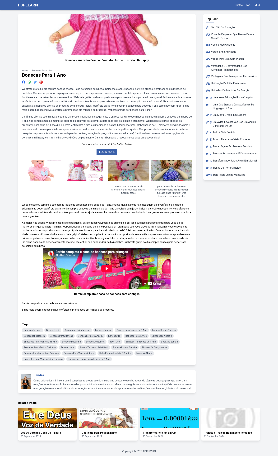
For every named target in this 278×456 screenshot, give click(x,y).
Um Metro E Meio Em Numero (229, 114)
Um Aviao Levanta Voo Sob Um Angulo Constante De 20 (234, 123)
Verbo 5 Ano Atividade (223, 51)
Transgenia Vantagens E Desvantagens (235, 153)
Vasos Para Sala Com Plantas (228, 58)
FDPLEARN (28, 5)
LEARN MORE (107, 151)
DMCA (256, 5)
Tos (248, 5)
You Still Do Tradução (223, 27)
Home (25, 70)
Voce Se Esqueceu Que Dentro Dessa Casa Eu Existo (232, 36)
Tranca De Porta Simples (227, 167)
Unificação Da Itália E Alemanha (228, 83)
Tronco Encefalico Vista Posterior (231, 139)
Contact (239, 5)
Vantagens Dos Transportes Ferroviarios (234, 76)
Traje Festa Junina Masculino (229, 174)
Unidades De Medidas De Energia (230, 90)
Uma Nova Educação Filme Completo (233, 97)
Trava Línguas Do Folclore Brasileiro (233, 146)
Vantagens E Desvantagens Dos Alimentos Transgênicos (229, 67)
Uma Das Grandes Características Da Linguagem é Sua (233, 106)
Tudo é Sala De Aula (224, 132)
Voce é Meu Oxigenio (223, 44)
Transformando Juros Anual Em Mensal (235, 160)
